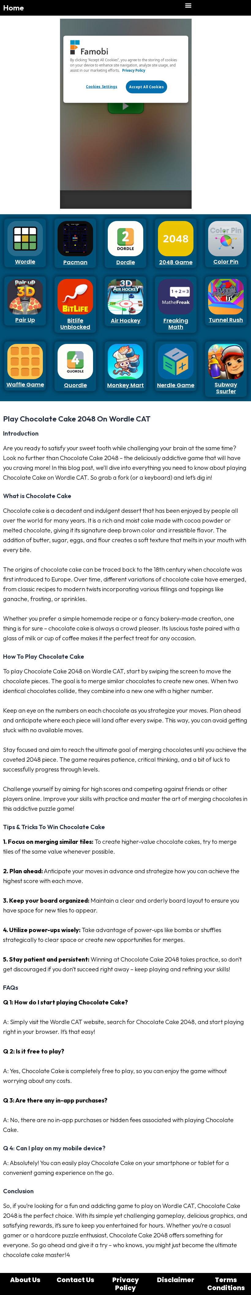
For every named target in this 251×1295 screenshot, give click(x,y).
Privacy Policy (125, 1283)
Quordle (75, 385)
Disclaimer (175, 1279)
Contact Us (75, 1279)
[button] (188, 5)
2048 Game (176, 262)
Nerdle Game (175, 385)
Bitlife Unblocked (75, 324)
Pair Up (25, 320)
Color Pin (225, 261)
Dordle (125, 262)
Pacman (75, 262)
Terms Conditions (226, 1283)
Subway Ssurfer (226, 388)
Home (13, 8)
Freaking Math (175, 324)
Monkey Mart (125, 385)
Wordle (25, 261)
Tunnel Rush (226, 320)
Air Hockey (125, 320)
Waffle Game (25, 384)
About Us (25, 1279)
